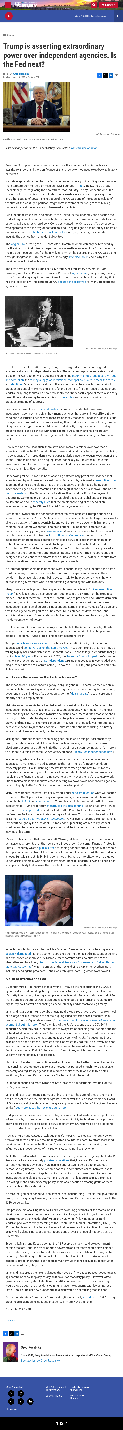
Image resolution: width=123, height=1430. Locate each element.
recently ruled (41, 502)
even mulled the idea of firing (64, 805)
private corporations (57, 1160)
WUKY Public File (54, 1396)
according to (42, 818)
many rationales (48, 409)
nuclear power (93, 380)
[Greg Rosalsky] (10, 1352)
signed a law (79, 273)
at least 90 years (22, 656)
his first (25, 801)
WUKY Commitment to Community (56, 1388)
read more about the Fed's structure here (41, 1107)
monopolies (75, 380)
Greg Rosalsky (21, 73)
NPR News (8, 35)
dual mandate (79, 693)
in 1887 (79, 185)
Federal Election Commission (67, 535)
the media (109, 380)
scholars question (82, 792)
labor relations (58, 380)
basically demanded (18, 953)
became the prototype (72, 281)
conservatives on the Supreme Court (47, 647)
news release (54, 531)
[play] (8, 16)
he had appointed (28, 810)
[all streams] (118, 16)
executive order (106, 480)
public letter (46, 848)
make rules (67, 397)
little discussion (78, 257)
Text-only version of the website (80, 1388)
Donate (110, 5)
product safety (99, 375)
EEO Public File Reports (77, 1396)
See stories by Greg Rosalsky (40, 1360)
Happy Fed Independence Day (93, 751)
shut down (89, 1297)
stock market (80, 375)
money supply (39, 380)
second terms (45, 801)
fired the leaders (15, 493)
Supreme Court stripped (81, 656)
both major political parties (50, 232)
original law (18, 244)
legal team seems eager (31, 643)
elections (17, 384)
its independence (55, 660)
